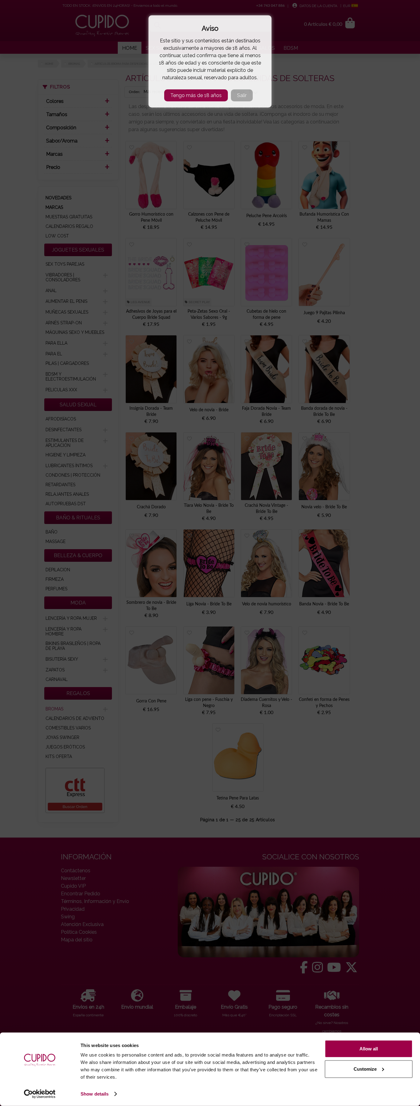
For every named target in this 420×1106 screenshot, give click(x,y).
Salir (242, 95)
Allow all (368, 1048)
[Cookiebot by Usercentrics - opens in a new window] (40, 1094)
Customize (365, 1068)
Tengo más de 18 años (196, 95)
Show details (95, 1093)
